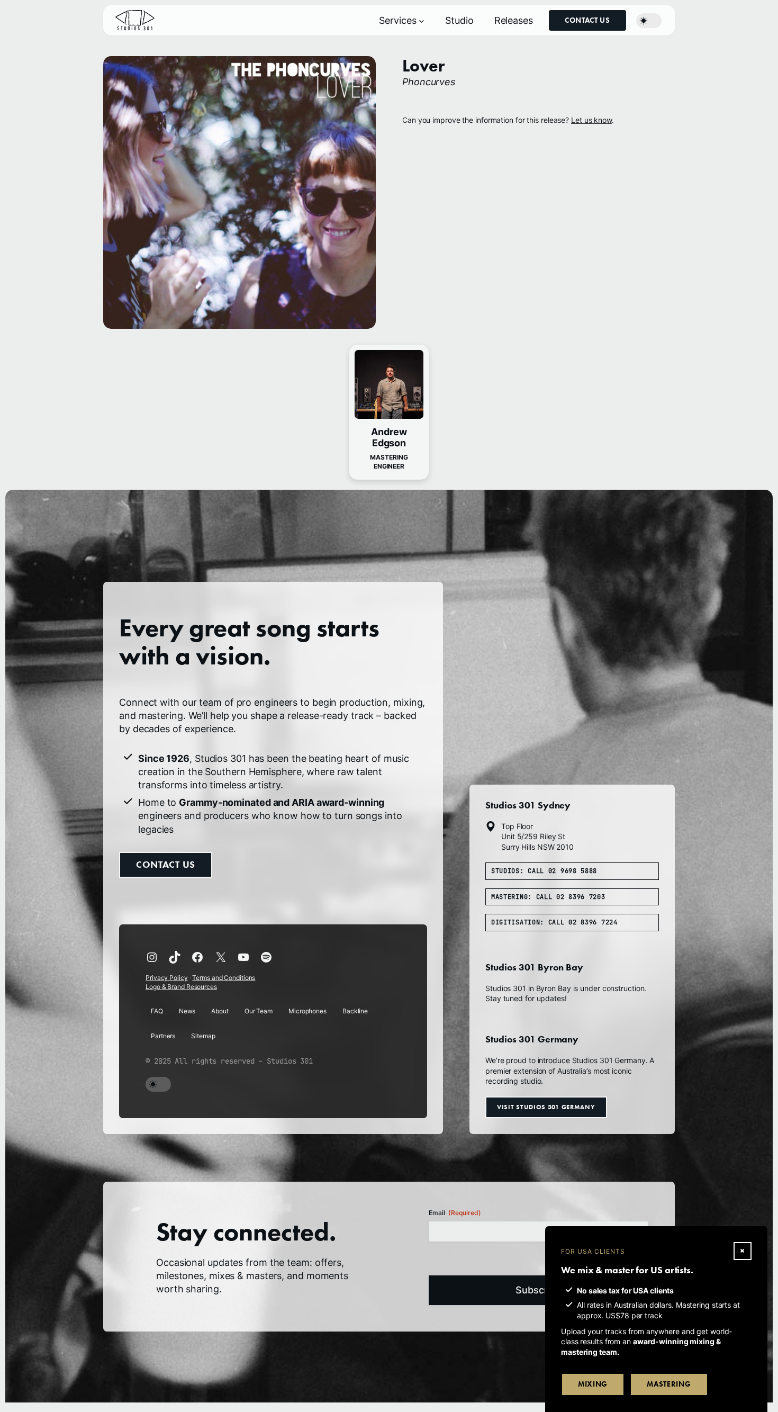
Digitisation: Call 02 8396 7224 (554, 922)
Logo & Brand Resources (181, 987)
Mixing (593, 1384)
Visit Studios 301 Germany (546, 1107)
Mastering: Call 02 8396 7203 (548, 897)
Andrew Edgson (388, 437)
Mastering (669, 1384)
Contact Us (587, 20)
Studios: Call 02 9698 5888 (544, 871)
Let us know (591, 119)
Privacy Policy (167, 978)
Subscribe (538, 1290)
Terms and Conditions (223, 978)
